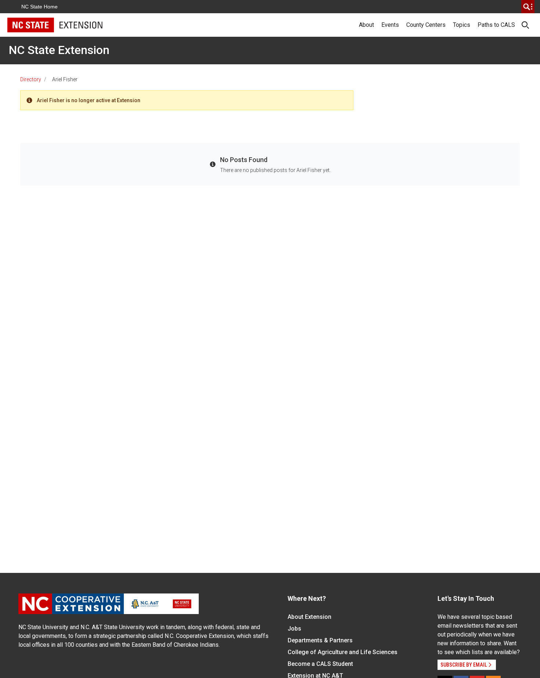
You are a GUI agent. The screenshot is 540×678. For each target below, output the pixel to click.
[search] (527, 6)
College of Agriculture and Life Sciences (342, 652)
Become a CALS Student (320, 663)
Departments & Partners (320, 640)
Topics (461, 24)
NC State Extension (59, 50)
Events (390, 24)
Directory (30, 79)
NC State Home (39, 7)
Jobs (294, 628)
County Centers (426, 24)
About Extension (309, 616)
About (366, 24)
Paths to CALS (496, 24)
